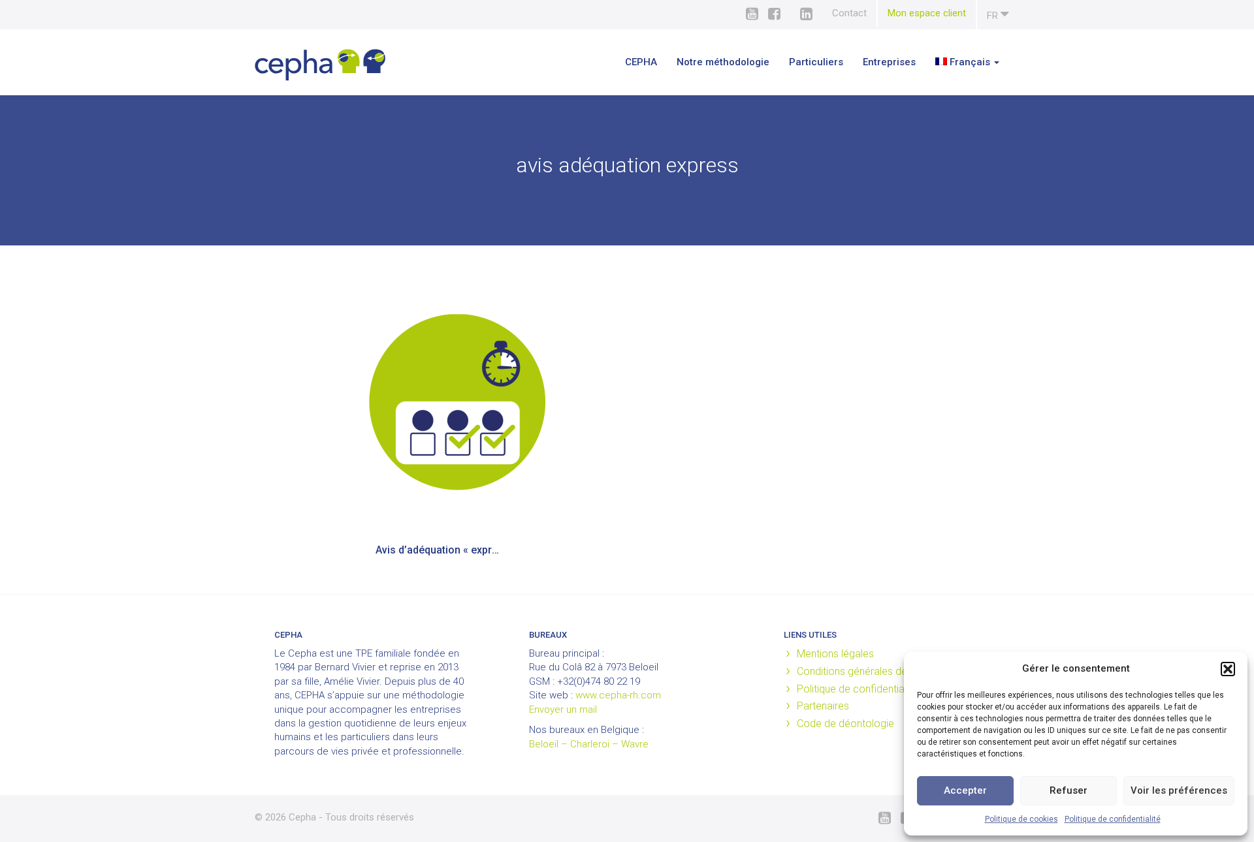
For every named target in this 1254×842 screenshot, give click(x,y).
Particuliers (816, 62)
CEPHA (641, 62)
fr (994, 16)
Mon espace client (927, 13)
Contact (849, 13)
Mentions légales (835, 653)
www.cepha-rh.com (618, 695)
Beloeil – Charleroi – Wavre (589, 744)
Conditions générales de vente (866, 671)
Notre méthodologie (723, 62)
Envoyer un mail (563, 709)
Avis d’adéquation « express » (446, 550)
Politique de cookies (1021, 819)
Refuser (1068, 790)
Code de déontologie (845, 723)
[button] (1227, 669)
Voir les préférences (1179, 790)
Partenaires (823, 706)
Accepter (965, 790)
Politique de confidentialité (1113, 819)
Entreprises (889, 62)
